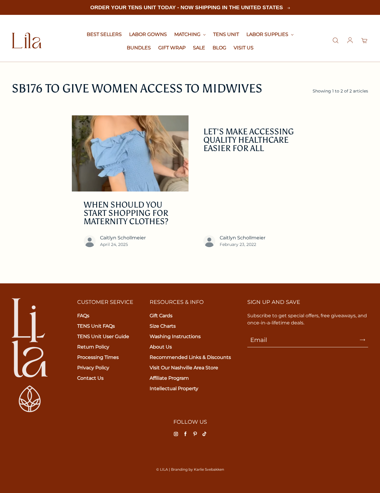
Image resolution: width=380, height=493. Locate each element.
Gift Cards (161, 315)
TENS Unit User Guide (103, 336)
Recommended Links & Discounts (190, 357)
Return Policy (93, 347)
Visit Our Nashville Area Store (184, 367)
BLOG (219, 48)
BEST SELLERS (104, 34)
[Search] (335, 40)
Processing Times (98, 357)
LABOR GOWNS (148, 34)
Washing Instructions (175, 336)
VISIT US (244, 48)
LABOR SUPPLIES (267, 34)
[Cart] (364, 40)
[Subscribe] (362, 339)
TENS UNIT (226, 34)
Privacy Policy (93, 367)
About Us (161, 347)
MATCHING (188, 34)
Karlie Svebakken (209, 469)
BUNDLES (139, 48)
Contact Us (90, 378)
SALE (199, 48)
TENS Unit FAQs (96, 326)
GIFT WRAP (172, 48)
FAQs (83, 315)
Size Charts (163, 326)
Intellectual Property (174, 388)
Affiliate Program (169, 378)
